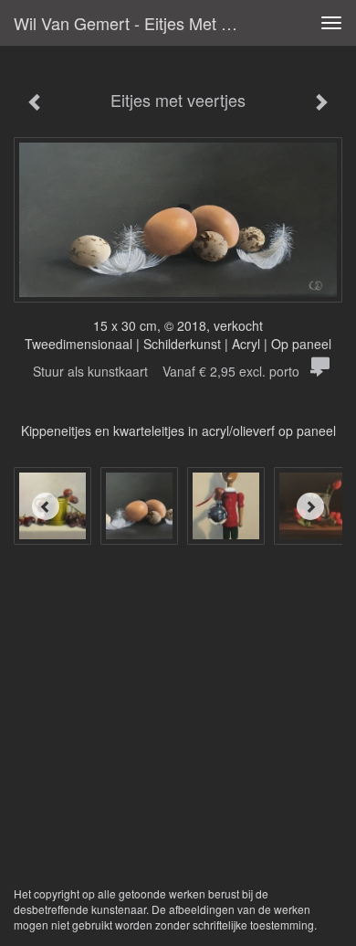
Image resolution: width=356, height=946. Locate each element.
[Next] (310, 506)
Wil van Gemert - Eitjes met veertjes (136, 23)
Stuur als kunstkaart (166, 371)
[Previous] (45, 506)
